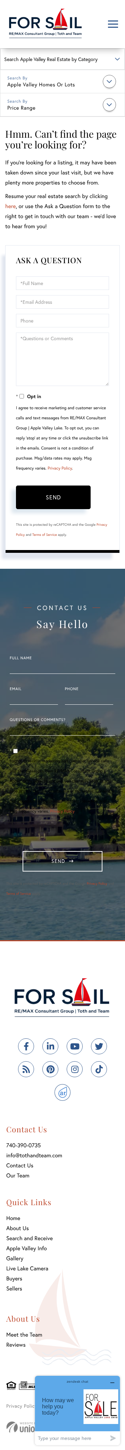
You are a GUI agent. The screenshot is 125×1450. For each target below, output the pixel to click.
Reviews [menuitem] (16, 1344)
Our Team (18, 1175)
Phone (71, 689)
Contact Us (19, 1165)
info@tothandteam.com (34, 1155)
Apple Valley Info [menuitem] (26, 1248)
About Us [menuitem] (17, 1228)
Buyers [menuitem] (14, 1278)
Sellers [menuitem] (14, 1288)
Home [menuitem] (13, 1218)
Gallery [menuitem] (14, 1258)
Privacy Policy (60, 468)
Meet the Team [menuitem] (24, 1334)
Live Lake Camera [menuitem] (27, 1268)
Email (16, 689)
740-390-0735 (23, 1145)
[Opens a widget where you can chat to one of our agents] (77, 1410)
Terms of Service (44, 534)
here (10, 206)
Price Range (21, 107)
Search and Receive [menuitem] (29, 1238)
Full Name (21, 658)
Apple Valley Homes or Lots (41, 84)
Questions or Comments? (38, 720)
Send (53, 497)
